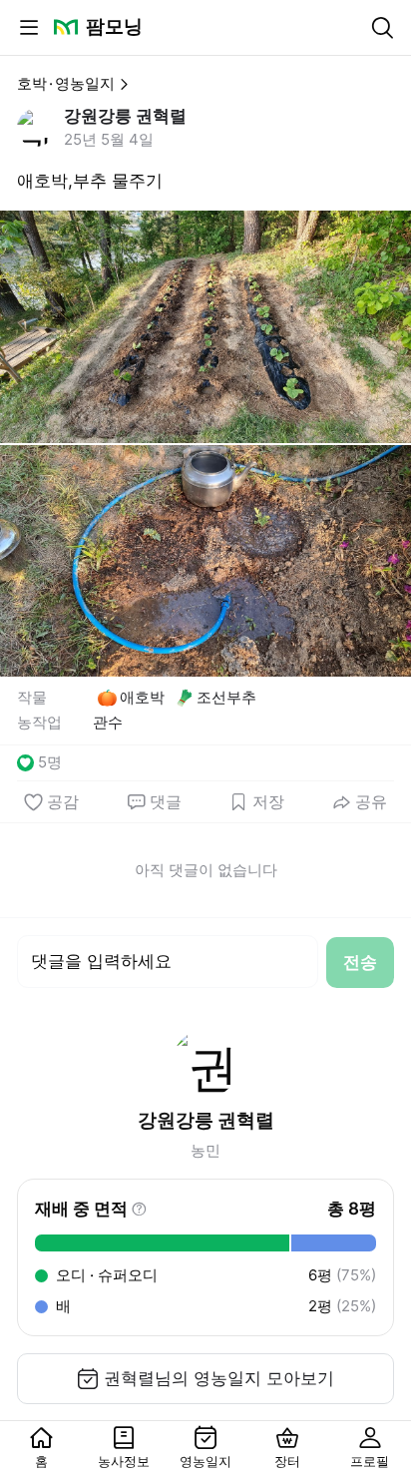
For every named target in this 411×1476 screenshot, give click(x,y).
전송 (360, 962)
